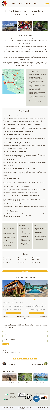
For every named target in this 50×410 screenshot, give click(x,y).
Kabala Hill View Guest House (13, 298)
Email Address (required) (6, 334)
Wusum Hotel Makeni (36, 298)
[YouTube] (47, 407)
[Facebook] (14, 358)
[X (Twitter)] (19, 358)
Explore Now (46, 3)
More (35, 3)
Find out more (13, 313)
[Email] (35, 358)
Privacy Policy (12, 393)
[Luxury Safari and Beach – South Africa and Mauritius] (40, 377)
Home (13, 3)
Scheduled (12, 352)
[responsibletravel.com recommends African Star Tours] (21, 394)
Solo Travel (18, 352)
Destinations (27, 3)
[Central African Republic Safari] (25, 377)
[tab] (24, 318)
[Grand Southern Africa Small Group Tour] (9, 377)
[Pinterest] (23, 358)
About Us (20, 3)
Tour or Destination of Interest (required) (9, 339)
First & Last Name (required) (7, 329)
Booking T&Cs (12, 396)
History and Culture (6, 352)
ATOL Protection (13, 394)
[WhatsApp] (31, 358)
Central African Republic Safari (23, 382)
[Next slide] (46, 299)
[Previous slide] (3, 299)
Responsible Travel (13, 397)
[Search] (42, 3)
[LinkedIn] (27, 358)
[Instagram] (40, 407)
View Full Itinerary (25, 271)
